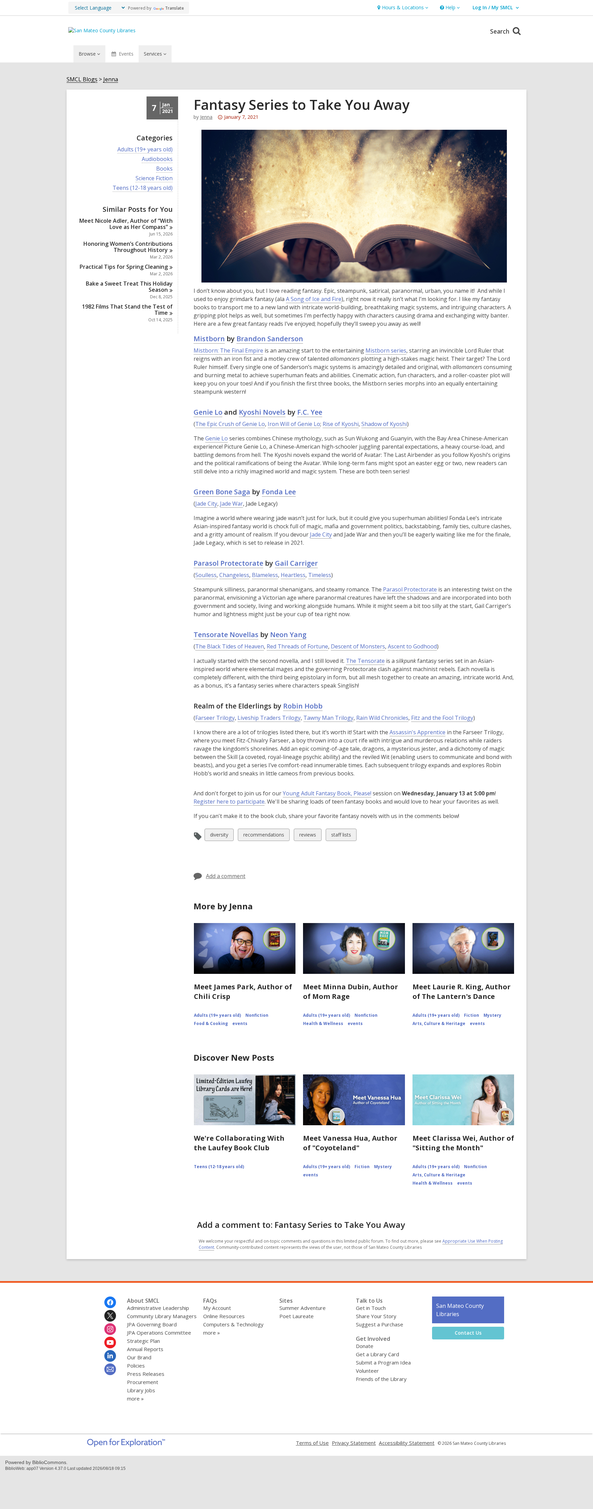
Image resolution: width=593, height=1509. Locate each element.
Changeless (234, 575)
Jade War (231, 503)
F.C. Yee (309, 412)
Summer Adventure (302, 1307)
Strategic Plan (143, 1340)
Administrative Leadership (158, 1307)
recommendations (263, 836)
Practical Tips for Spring (124, 266)
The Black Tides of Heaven (229, 646)
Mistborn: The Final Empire (228, 350)
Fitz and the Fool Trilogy (442, 718)
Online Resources (224, 1316)
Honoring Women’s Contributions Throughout (128, 247)
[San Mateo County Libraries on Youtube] (110, 1342)
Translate (174, 8)
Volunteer (367, 1370)
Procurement (142, 1382)
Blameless (265, 575)
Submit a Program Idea (383, 1362)
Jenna (110, 79)
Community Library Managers (162, 1316)
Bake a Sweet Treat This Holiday (129, 286)
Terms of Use (312, 1442)
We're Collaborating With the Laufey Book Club (239, 1142)
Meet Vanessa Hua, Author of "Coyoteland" (350, 1142)
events (239, 1023)
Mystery (492, 1015)
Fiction (471, 1015)
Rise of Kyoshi (341, 424)
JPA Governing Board (152, 1324)
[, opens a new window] (126, 1444)
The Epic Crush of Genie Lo (230, 424)
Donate (364, 1346)
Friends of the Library (381, 1378)
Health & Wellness (323, 1023)
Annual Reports (145, 1349)
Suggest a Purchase (379, 1324)
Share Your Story (376, 1316)
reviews (307, 836)
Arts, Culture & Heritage (438, 1023)
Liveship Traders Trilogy (269, 718)
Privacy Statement (354, 1442)
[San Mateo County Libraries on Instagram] (110, 1329)
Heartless (293, 575)
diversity (219, 836)
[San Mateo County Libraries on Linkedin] (110, 1356)
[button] (402, 7)
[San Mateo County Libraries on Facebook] (110, 1302)
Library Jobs (141, 1390)
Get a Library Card (377, 1354)
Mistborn (209, 338)
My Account (217, 1307)
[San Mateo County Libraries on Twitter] (110, 1316)
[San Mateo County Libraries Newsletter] (110, 1369)
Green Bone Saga (222, 491)
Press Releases (145, 1373)
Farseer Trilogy (215, 718)
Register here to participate (229, 802)
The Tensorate (365, 661)
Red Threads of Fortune (297, 646)
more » (135, 1398)
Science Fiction (154, 178)
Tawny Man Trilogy (328, 718)
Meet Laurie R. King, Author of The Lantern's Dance (461, 991)
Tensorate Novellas (226, 634)
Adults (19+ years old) (145, 149)
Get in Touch (371, 1307)
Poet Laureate (296, 1316)
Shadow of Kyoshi (384, 424)
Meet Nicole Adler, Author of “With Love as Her (126, 224)
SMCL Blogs (82, 79)
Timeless (319, 575)
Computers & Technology (233, 1324)
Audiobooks (157, 159)
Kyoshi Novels (262, 412)
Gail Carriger (296, 563)
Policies (136, 1365)
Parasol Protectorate (228, 563)
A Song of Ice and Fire (313, 299)
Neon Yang (288, 634)
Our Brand (139, 1357)
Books (164, 169)
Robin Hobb (303, 706)
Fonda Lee (279, 491)
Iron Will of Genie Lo (294, 424)
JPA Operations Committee (159, 1332)
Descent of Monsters (358, 646)
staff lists (341, 836)
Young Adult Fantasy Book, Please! (327, 793)
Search (500, 31)
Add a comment (225, 876)
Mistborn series (385, 350)
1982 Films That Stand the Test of (127, 309)
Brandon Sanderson (269, 338)
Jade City (206, 503)
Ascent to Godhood (412, 646)
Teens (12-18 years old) (143, 188)
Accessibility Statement (406, 1442)
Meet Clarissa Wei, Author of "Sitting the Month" (463, 1142)
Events (126, 53)
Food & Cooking (211, 1023)
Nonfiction (256, 1015)
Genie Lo (208, 412)
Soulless (206, 575)
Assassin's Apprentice (417, 732)
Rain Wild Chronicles (382, 718)
